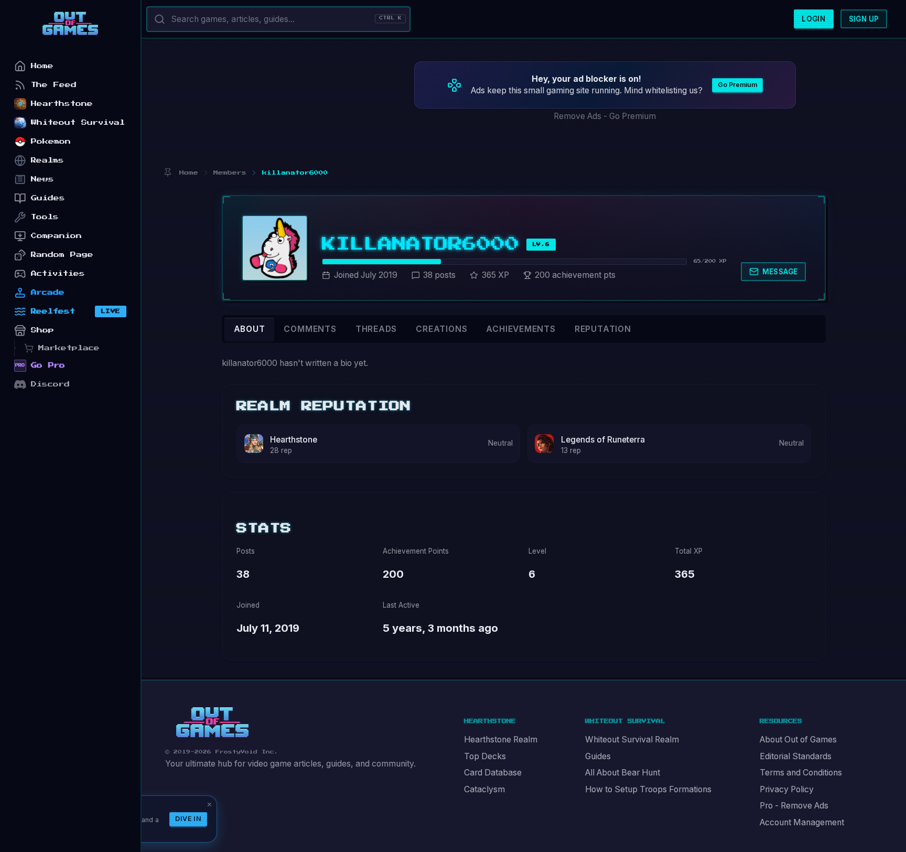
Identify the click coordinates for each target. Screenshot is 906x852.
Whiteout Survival (78, 122)
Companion (56, 236)
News (42, 179)
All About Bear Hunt (622, 773)
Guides (598, 756)
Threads (376, 329)
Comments (310, 329)
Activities (58, 273)
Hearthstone (293, 440)
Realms (47, 160)
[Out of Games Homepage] (212, 722)
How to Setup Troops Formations (648, 789)
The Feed (54, 85)
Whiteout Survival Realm (632, 740)
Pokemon (51, 141)
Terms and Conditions (801, 773)
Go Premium (737, 85)
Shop (42, 330)
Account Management (802, 822)
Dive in (188, 819)
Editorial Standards (796, 756)
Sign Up (864, 19)
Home (42, 66)
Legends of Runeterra (603, 440)
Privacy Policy (787, 789)
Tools (45, 217)
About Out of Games (798, 740)
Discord (50, 384)
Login (813, 19)
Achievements (520, 329)
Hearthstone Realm (500, 740)
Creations (441, 329)
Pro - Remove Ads (794, 806)
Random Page (62, 254)
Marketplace (69, 348)
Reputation (603, 329)
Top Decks (485, 756)
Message (780, 271)
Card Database (493, 773)
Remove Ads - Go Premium (605, 116)
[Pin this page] (167, 173)
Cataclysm (484, 789)
